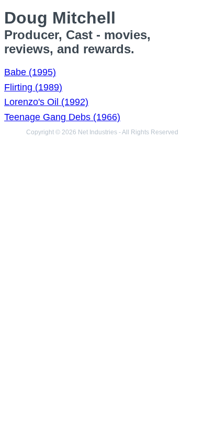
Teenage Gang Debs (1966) (62, 117)
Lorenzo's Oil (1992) (46, 102)
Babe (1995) (30, 72)
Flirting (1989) (33, 87)
